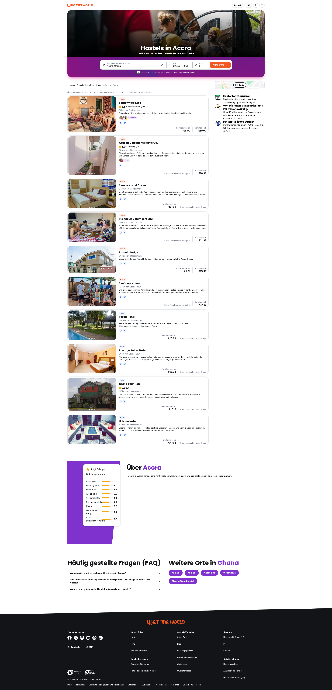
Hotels (134, 644)
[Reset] (162, 65)
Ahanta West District (183, 581)
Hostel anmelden (230, 664)
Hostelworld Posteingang (234, 677)
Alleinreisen (182, 664)
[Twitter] (76, 638)
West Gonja (229, 572)
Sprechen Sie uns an (140, 664)
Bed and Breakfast (139, 650)
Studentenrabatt (184, 671)
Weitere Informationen (143, 92)
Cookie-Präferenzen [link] (192, 685)
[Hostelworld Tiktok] (101, 638)
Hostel (122, 99)
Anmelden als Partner (232, 671)
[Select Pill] (255, 5)
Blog (179, 644)
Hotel (122, 313)
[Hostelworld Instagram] (82, 638)
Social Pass (182, 637)
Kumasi (175, 572)
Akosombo (209, 572)
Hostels (134, 637)
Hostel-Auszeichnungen (187, 657)
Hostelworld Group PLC (233, 637)
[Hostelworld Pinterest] (94, 638)
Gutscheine (133, 685)
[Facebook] (69, 638)
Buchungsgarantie (185, 650)
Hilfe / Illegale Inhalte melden (144, 671)
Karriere (226, 650)
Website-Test (161, 685)
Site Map (175, 685)
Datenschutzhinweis (76, 685)
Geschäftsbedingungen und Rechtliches (106, 685)
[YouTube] (88, 638)
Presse (226, 644)
